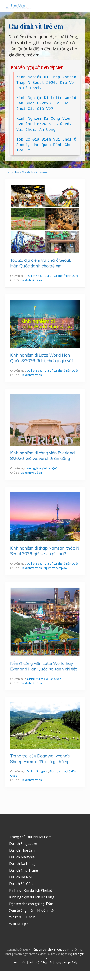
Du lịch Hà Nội (20, 877)
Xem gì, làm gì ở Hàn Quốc (43, 468)
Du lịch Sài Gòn (21, 883)
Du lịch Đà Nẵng (22, 863)
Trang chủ (12, 172)
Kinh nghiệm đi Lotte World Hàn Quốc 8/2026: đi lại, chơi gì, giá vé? (46, 103)
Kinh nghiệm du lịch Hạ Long (31, 897)
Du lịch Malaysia (22, 857)
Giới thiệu (20, 962)
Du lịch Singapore (23, 843)
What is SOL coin (22, 917)
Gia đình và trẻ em (31, 280)
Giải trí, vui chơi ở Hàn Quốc (61, 276)
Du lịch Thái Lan (22, 850)
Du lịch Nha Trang (23, 870)
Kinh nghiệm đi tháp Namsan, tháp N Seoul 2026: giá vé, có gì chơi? (47, 82)
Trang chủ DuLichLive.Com (30, 837)
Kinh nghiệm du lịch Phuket (30, 890)
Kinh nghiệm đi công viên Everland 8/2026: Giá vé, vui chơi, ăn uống (44, 124)
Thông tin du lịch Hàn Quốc (47, 949)
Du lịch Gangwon (37, 771)
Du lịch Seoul (35, 276)
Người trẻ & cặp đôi (55, 568)
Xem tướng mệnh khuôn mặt (31, 910)
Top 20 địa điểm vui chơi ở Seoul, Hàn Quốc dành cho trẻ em (46, 144)
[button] (81, 6)
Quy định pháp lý (66, 962)
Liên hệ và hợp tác (41, 962)
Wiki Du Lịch (18, 923)
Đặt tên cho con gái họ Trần (31, 903)
